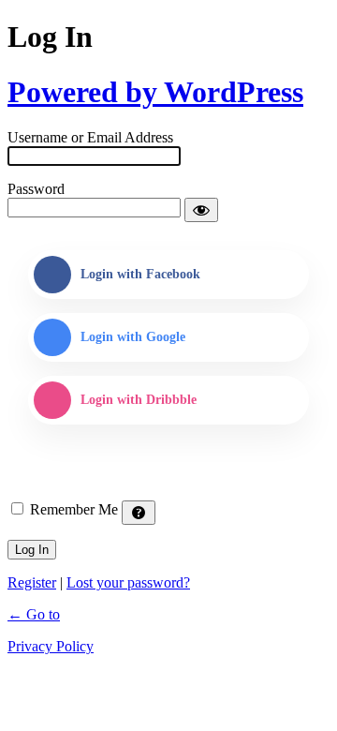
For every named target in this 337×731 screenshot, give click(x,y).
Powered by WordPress (155, 92)
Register (31, 582)
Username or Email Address (90, 137)
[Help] (138, 512)
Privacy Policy (50, 646)
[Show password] (201, 210)
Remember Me (74, 509)
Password (36, 189)
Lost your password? (128, 582)
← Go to (33, 614)
